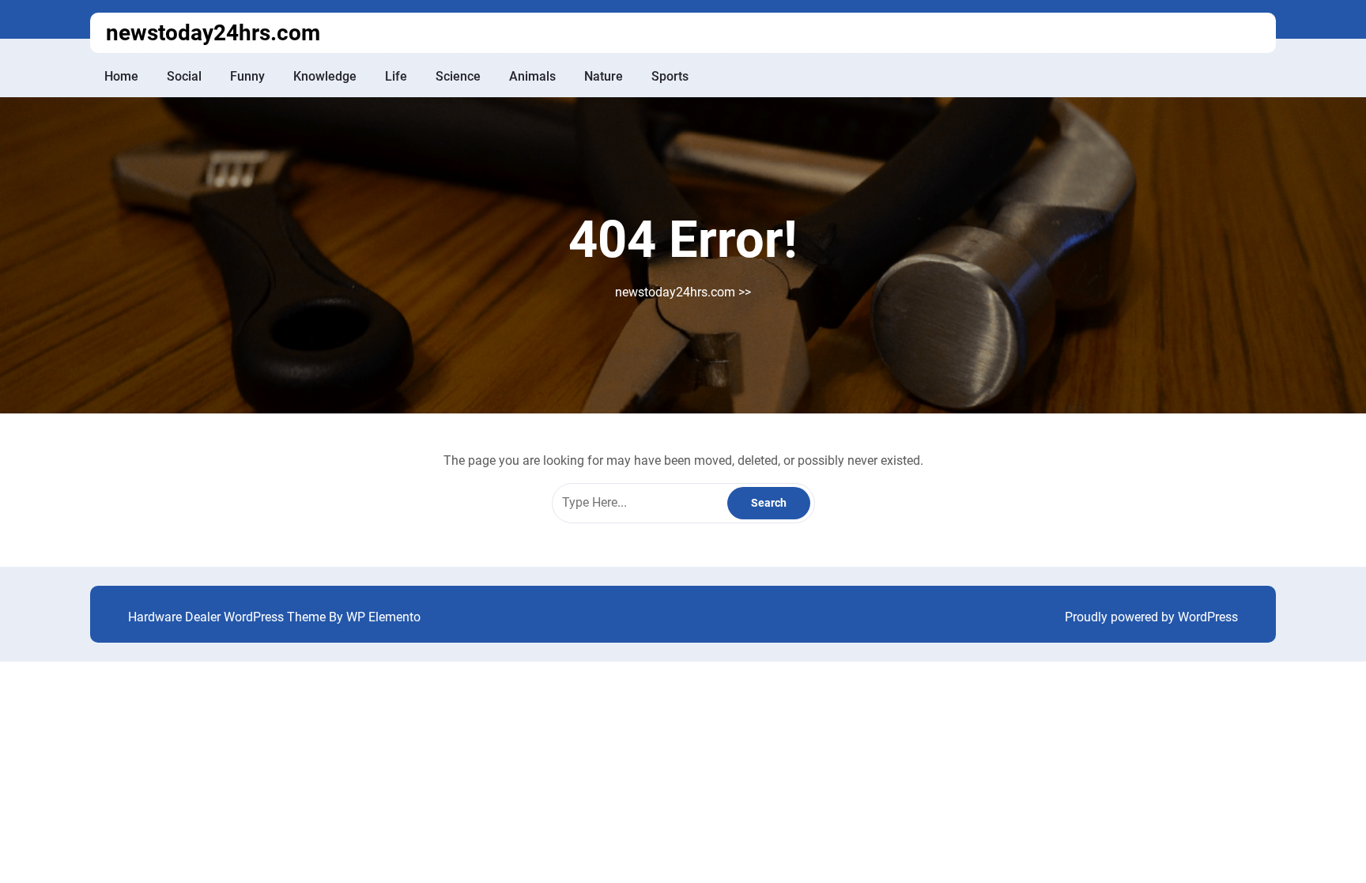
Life (396, 76)
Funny (247, 76)
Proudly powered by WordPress (1151, 617)
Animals (532, 76)
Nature (603, 76)
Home (121, 76)
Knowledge (325, 76)
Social (184, 76)
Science (458, 76)
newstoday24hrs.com (213, 33)
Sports (670, 76)
